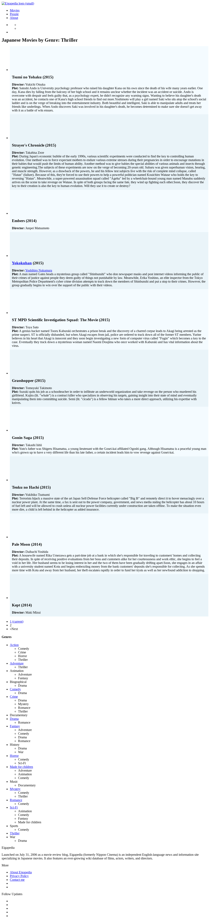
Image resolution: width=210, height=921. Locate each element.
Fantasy (15, 726)
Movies (14, 10)
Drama (14, 719)
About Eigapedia (21, 872)
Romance (16, 800)
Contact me (17, 879)
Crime (14, 696)
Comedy (15, 689)
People (14, 14)
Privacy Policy (19, 876)
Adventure (17, 663)
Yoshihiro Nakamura (38, 270)
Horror (14, 755)
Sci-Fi (14, 807)
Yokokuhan (22, 263)
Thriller (14, 833)
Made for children (21, 767)
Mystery (15, 789)
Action (14, 645)
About (14, 17)
